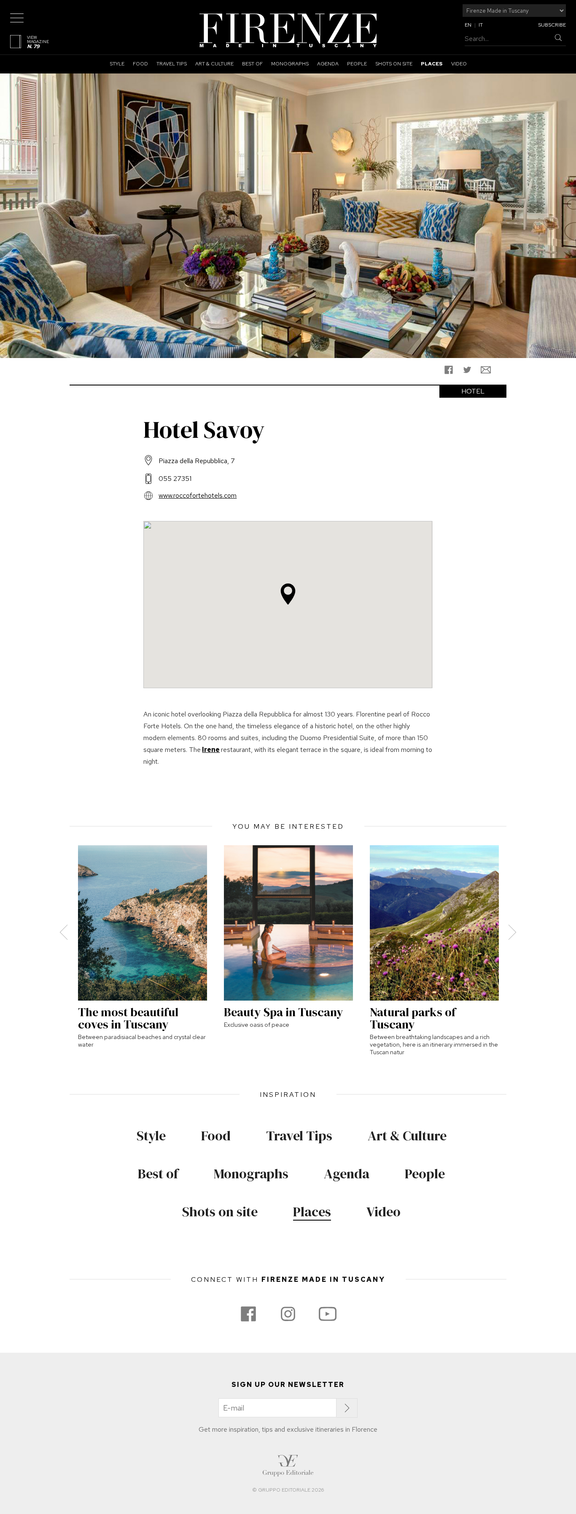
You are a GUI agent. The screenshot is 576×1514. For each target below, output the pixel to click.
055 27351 (175, 478)
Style (117, 63)
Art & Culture (214, 63)
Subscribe (552, 25)
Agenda (328, 63)
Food (140, 63)
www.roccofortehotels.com (198, 495)
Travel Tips (171, 63)
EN (468, 25)
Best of (252, 63)
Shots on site (393, 63)
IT (481, 25)
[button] (288, 594)
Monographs (290, 63)
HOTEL (472, 391)
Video (459, 63)
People (357, 63)
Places (432, 63)
